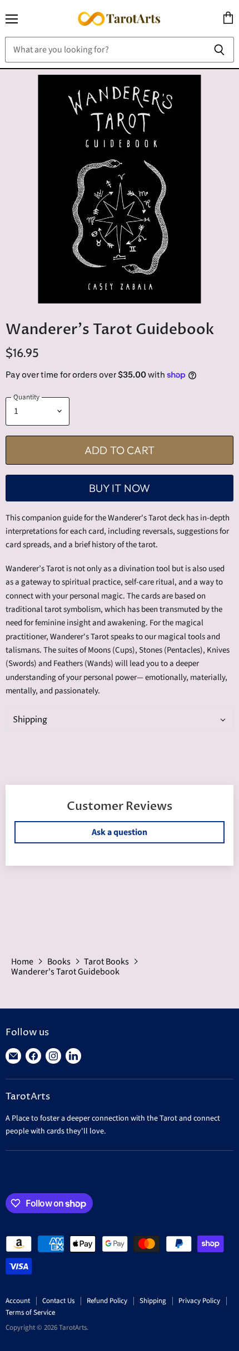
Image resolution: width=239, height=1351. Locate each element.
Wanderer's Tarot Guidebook (65, 972)
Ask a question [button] (119, 832)
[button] (119, 720)
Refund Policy (107, 1301)
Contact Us (58, 1301)
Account (18, 1301)
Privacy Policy (199, 1301)
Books (59, 962)
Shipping (153, 1301)
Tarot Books (106, 962)
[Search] (219, 49)
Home (22, 962)
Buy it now (120, 488)
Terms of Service (30, 1312)
